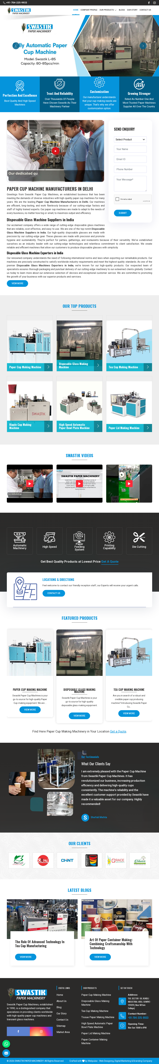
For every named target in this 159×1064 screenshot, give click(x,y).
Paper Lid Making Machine (95, 1033)
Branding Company (142, 1061)
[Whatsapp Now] (6, 1044)
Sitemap (61, 1025)
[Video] (29, 483)
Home (75, 10)
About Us (61, 1001)
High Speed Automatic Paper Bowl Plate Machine (97, 1025)
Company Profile (89, 10)
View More (17, 283)
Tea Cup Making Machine (129, 689)
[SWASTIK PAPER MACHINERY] (19, 11)
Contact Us (145, 10)
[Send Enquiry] (6, 1053)
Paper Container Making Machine (94, 1041)
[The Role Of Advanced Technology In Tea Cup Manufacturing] (42, 919)
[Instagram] (154, 2)
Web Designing (106, 1061)
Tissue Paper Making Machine (97, 1017)
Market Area (63, 1032)
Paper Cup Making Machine (30, 689)
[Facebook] (149, 2)
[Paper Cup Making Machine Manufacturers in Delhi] (31, 655)
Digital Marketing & (124, 1061)
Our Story (132, 10)
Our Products (107, 10)
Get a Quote (109, 561)
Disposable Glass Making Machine (79, 690)
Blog (59, 1007)
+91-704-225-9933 (16, 2)
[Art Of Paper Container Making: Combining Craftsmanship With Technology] (116, 919)
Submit (123, 213)
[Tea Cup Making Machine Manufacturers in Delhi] (130, 655)
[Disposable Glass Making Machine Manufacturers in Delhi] (80, 655)
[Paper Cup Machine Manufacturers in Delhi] (55, 151)
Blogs (122, 10)
